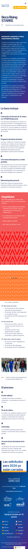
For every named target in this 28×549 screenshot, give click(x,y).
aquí (5, 377)
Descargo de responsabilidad (8, 546)
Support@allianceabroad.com (14, 491)
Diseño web (14, 544)
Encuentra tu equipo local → (14, 537)
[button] (25, 3)
